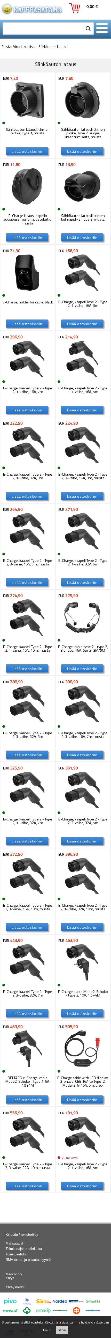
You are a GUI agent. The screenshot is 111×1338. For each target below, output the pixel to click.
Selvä (62, 1330)
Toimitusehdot (16, 1254)
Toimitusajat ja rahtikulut (24, 1249)
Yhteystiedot (15, 1287)
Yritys (10, 1278)
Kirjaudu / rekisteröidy (22, 1235)
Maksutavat (14, 1243)
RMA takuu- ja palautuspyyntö (28, 1260)
